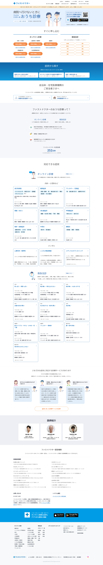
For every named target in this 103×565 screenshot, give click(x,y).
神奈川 (67, 46)
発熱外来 (16, 528)
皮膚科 (29, 528)
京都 (67, 54)
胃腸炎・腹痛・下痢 (32, 538)
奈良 (82, 54)
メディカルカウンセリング (54, 526)
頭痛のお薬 (30, 540)
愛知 (82, 48)
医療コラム (65, 530)
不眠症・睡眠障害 (18, 546)
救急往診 (57, 3)
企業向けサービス (81, 526)
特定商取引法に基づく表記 (69, 557)
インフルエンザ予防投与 (20, 530)
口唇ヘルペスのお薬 (32, 536)
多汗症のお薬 (30, 530)
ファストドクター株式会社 (59, 496)
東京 (82, 43)
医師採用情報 (80, 533)
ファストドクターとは (83, 3)
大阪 (67, 51)
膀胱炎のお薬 (30, 542)
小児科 (16, 534)
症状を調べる (74, 3)
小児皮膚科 (17, 536)
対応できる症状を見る (20, 47)
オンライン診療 (49, 3)
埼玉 (82, 46)
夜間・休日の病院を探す (68, 532)
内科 (15, 532)
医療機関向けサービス (82, 528)
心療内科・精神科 (18, 540)
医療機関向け (67, 1)
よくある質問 (74, 1)
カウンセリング (65, 3)
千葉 (67, 48)
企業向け (61, 1)
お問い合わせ (80, 1)
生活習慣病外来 (31, 544)
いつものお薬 (30, 546)
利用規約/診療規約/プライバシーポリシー (52, 557)
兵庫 (82, 51)
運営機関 (86, 1)
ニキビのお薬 (30, 532)
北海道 (67, 43)
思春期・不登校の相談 (19, 544)
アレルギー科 (17, 548)
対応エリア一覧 (41, 528)
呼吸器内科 (17, 538)
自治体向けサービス (81, 530)
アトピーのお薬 (31, 534)
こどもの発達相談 (18, 542)
